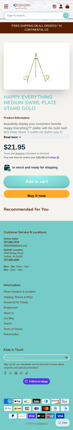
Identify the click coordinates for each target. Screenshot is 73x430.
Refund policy (11, 334)
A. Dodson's (41, 423)
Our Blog (9, 318)
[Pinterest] (15, 373)
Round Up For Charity (16, 302)
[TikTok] (26, 373)
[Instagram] (21, 373)
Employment (11, 307)
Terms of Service (13, 328)
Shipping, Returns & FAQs (18, 297)
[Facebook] (5, 373)
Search (8, 323)
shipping (19, 153)
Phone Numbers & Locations (20, 291)
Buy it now (37, 196)
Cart (67, 6)
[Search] (66, 16)
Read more (11, 137)
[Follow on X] (10, 373)
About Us (9, 313)
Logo (21, 6)
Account (61, 6)
